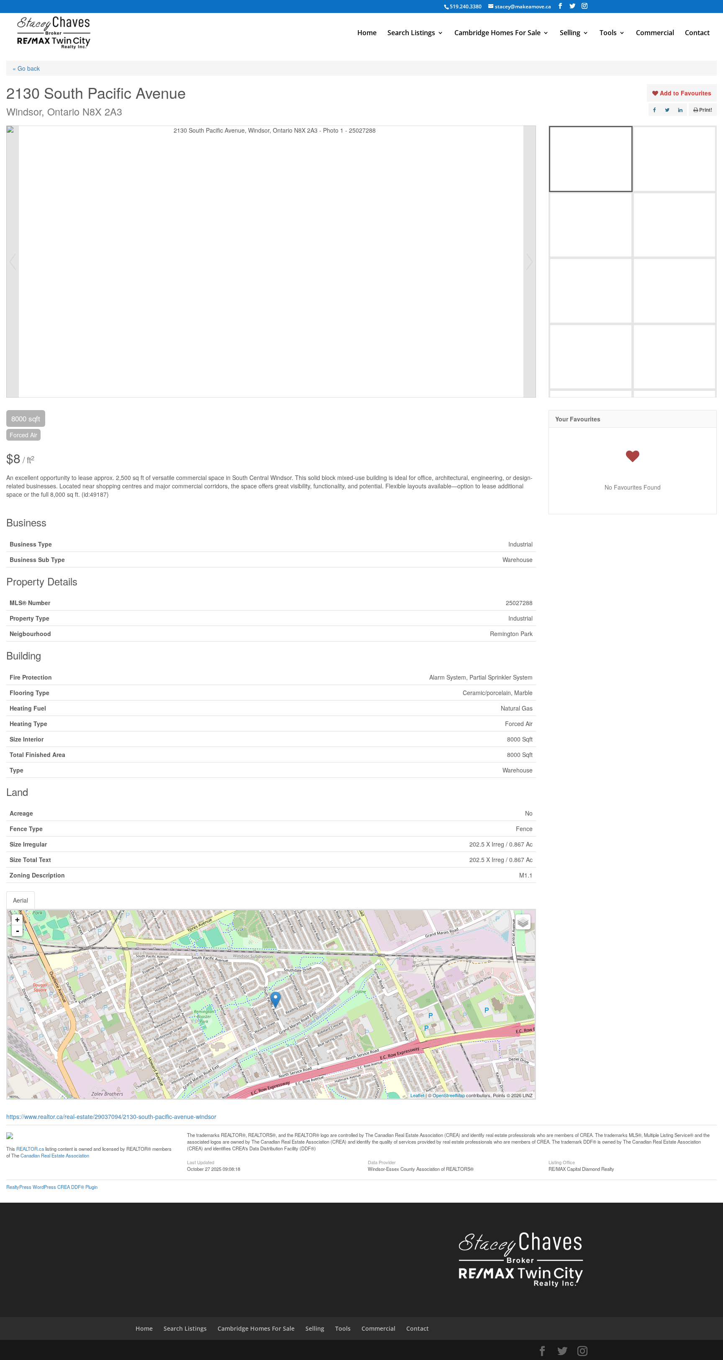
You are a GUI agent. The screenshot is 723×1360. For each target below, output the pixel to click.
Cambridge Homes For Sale (497, 33)
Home (367, 33)
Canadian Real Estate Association (55, 1155)
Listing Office (562, 1162)
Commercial (655, 33)
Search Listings (411, 33)
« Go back (26, 68)
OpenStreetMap (449, 1095)
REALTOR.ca (30, 1148)
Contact (697, 33)
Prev (12, 262)
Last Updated (200, 1162)
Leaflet (417, 1095)
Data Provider (382, 1162)
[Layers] (523, 921)
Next (529, 262)
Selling (570, 33)
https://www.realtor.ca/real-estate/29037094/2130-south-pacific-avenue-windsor (111, 1116)
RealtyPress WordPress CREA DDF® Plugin (51, 1186)
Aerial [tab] (20, 900)
